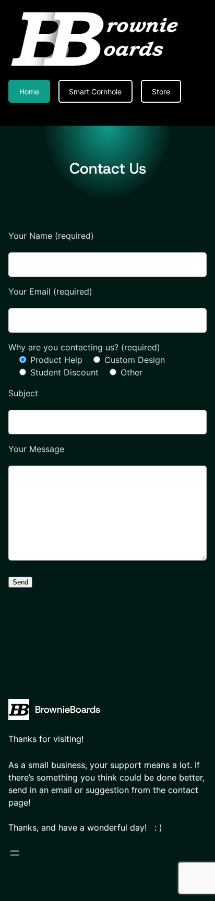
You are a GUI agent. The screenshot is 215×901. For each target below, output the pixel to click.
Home (29, 91)
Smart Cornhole (95, 91)
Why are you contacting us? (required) (84, 347)
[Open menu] (14, 853)
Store (161, 91)
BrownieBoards (67, 709)
